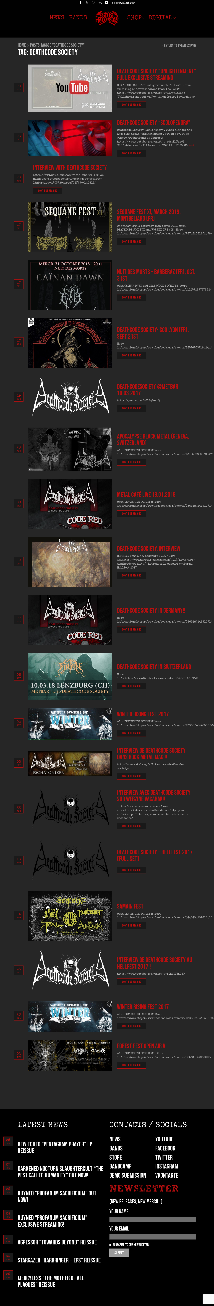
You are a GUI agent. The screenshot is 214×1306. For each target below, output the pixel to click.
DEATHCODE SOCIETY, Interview (148, 549)
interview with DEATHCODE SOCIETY (70, 168)
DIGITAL (160, 18)
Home (22, 45)
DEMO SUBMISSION (127, 1176)
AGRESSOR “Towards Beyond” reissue (57, 1242)
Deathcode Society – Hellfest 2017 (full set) (155, 855)
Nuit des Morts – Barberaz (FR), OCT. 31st (156, 275)
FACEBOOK (165, 1149)
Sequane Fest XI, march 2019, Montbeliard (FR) (149, 215)
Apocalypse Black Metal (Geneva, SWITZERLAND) (153, 440)
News (57, 18)
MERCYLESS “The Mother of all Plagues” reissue (51, 1281)
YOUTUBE (164, 1139)
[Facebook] (80, 3)
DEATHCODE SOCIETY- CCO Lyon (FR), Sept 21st (153, 333)
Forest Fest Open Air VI (142, 1046)
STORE (115, 1158)
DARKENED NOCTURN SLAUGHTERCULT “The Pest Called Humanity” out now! (60, 1172)
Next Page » (27, 1087)
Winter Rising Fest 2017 (143, 714)
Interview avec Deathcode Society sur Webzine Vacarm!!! (154, 796)
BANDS (116, 1149)
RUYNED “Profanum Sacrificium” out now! (57, 1196)
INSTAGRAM (166, 1167)
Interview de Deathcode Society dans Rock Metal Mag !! (151, 754)
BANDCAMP (120, 1167)
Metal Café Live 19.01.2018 (146, 495)
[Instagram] (93, 3)
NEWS (115, 1139)
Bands (78, 18)
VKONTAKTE (166, 1176)
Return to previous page (180, 45)
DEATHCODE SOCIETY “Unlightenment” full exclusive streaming (156, 74)
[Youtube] (106, 3)
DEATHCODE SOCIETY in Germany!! (151, 611)
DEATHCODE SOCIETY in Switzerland (154, 667)
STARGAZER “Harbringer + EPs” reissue (59, 1260)
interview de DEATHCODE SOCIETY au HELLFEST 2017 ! (154, 963)
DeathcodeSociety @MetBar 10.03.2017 (147, 390)
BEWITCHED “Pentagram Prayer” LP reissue (55, 1147)
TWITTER (164, 1158)
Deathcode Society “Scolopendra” (153, 123)
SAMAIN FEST (130, 907)
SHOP (134, 18)
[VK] (100, 3)
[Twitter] (87, 3)
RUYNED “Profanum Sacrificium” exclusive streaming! (52, 1221)
